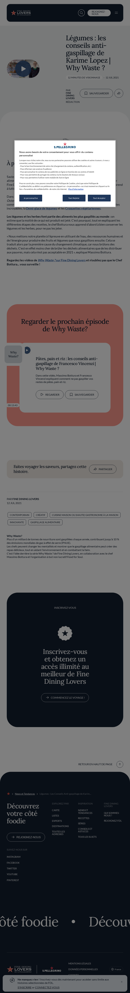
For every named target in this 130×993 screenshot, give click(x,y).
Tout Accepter (99, 198)
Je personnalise (31, 198)
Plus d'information (75, 189)
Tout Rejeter (74, 198)
